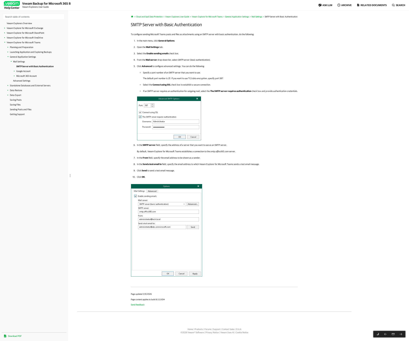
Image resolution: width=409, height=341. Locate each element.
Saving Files (15, 104)
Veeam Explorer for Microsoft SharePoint (25, 33)
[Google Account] (401, 334)
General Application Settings (23, 57)
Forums (207, 329)
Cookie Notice (242, 332)
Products (199, 329)
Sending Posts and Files (20, 109)
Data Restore (16, 90)
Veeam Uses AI (227, 332)
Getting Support (17, 114)
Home (190, 329)
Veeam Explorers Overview (19, 23)
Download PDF (15, 336)
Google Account (23, 71)
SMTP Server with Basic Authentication (35, 66)
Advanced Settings (21, 80)
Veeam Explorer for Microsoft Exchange (25, 28)
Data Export (15, 95)
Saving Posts (16, 100)
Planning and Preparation (21, 47)
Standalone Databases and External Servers (30, 85)
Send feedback (138, 304)
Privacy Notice (212, 332)
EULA (238, 329)
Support (216, 329)
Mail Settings (19, 61)
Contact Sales (228, 329)
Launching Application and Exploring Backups (31, 52)
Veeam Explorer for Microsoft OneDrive (25, 37)
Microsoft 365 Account (26, 76)
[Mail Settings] (385, 334)
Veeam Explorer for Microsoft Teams (23, 42)
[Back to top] (393, 334)
